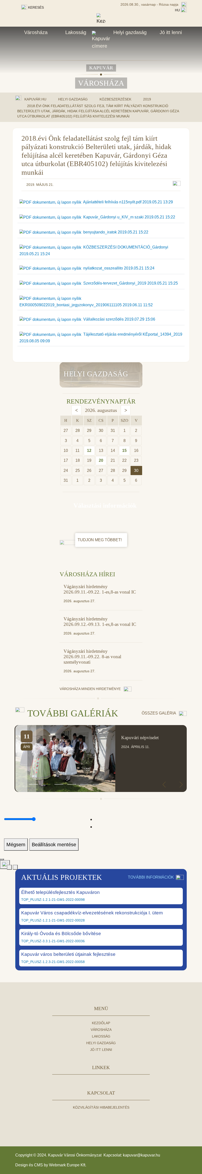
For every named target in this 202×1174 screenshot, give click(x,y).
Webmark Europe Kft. (67, 1165)
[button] (33, 784)
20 (101, 460)
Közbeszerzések (115, 99)
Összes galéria (159, 713)
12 (89, 450)
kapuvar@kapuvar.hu (141, 1155)
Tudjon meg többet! (100, 540)
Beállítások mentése (54, 844)
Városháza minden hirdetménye (91, 689)
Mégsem (15, 844)
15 (124, 450)
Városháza (36, 32)
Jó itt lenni (171, 32)
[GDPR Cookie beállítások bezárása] (2, 859)
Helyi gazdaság (130, 32)
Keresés (35, 7)
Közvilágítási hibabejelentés (101, 1107)
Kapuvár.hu (35, 99)
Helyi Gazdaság (73, 99)
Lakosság (75, 32)
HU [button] (178, 10)
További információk (151, 877)
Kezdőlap (101, 1023)
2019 (147, 99)
